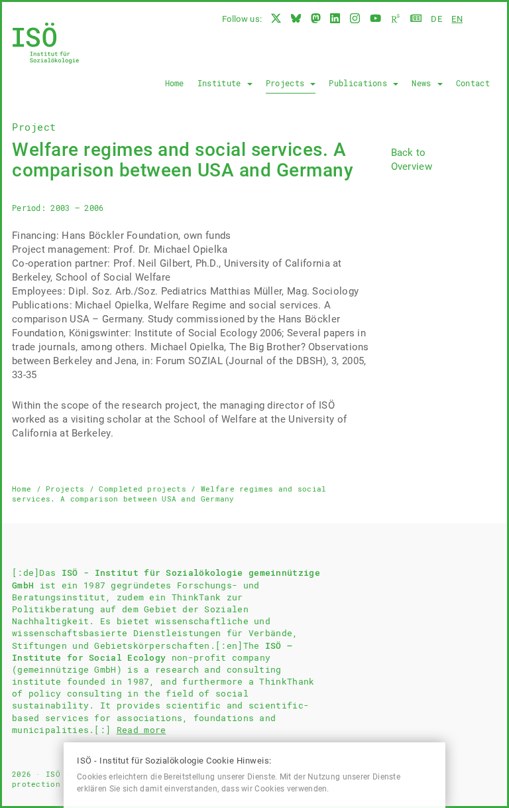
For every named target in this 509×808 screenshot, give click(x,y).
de (436, 19)
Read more (141, 730)
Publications (360, 83)
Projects (288, 83)
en (457, 19)
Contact (473, 83)
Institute (222, 83)
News (424, 83)
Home (174, 83)
